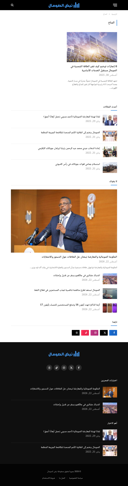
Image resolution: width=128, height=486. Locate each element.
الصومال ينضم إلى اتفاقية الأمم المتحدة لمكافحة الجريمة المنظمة (70, 133)
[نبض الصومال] (64, 5)
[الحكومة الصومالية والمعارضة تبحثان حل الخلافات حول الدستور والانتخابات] (64, 221)
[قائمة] (115, 5)
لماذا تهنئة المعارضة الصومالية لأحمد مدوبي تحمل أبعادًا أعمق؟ (71, 117)
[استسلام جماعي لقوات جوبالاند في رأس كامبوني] (110, 167)
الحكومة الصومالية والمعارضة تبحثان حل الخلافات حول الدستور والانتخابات (79, 257)
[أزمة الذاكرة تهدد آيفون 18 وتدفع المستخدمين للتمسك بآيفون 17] (110, 308)
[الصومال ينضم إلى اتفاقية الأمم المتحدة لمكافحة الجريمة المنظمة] (110, 136)
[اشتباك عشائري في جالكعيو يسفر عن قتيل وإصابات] (110, 278)
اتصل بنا (62, 478)
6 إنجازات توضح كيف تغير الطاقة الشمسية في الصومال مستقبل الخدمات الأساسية (94, 69)
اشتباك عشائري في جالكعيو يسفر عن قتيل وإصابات (76, 276)
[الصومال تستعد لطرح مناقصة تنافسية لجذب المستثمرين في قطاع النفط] (110, 293)
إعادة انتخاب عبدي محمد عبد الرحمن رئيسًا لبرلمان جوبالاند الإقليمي (69, 148)
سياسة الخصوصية (76, 478)
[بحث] (12, 5)
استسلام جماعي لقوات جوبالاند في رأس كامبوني (77, 164)
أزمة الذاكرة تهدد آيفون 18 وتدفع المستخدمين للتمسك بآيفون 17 (70, 305)
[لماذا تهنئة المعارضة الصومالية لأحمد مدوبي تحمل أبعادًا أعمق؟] (110, 120)
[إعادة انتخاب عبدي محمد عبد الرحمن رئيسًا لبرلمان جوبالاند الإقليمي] (110, 151)
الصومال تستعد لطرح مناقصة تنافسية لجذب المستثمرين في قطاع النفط (67, 290)
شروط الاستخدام (48, 478)
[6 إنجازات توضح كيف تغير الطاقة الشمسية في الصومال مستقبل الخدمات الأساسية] (92, 47)
